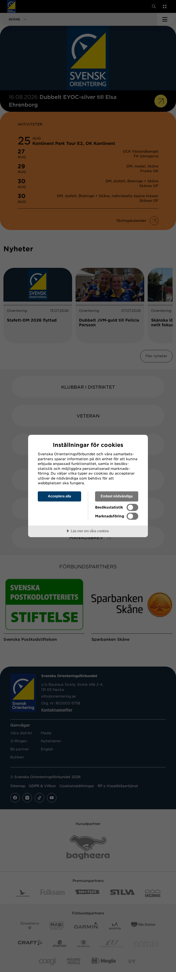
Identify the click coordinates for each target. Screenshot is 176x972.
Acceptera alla (59, 496)
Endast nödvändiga (117, 496)
